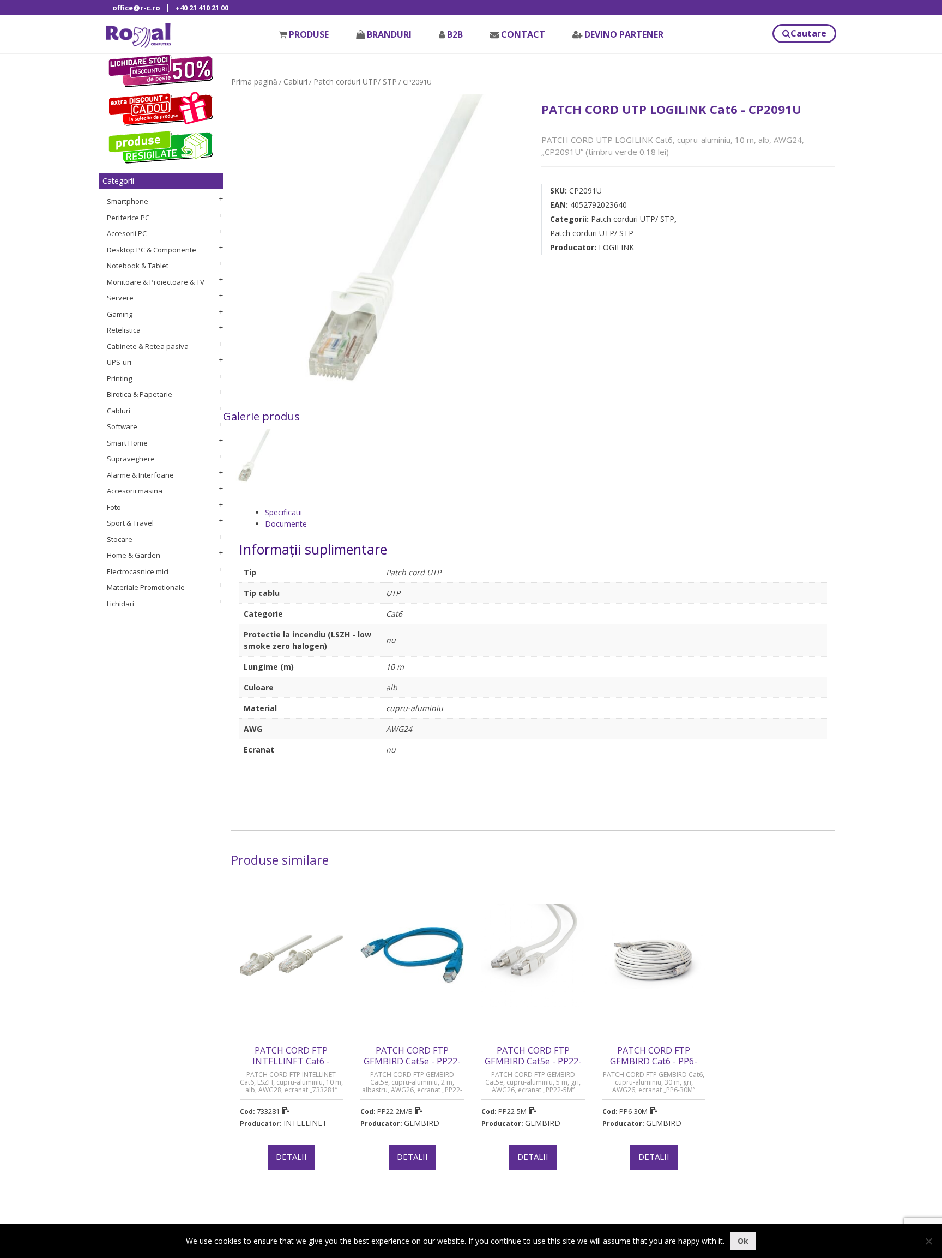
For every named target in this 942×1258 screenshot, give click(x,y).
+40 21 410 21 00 (202, 8)
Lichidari (120, 604)
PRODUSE (309, 34)
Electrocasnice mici (137, 571)
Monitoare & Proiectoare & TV (155, 282)
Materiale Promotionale (146, 587)
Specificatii (283, 512)
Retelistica (124, 330)
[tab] (546, 512)
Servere (120, 298)
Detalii (291, 1156)
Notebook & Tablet (137, 265)
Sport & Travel (130, 523)
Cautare (808, 33)
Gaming (119, 314)
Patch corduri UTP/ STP (355, 81)
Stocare (119, 539)
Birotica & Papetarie (139, 394)
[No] (928, 1241)
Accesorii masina (134, 491)
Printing (119, 378)
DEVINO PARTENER (623, 34)
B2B (455, 34)
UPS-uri (119, 362)
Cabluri (118, 411)
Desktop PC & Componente (151, 250)
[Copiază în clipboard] (285, 1111)
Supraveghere (131, 459)
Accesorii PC (127, 233)
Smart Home (127, 443)
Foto (114, 507)
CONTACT (523, 34)
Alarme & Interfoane (140, 475)
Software (122, 426)
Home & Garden (133, 555)
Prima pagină (254, 81)
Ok (743, 1241)
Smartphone (127, 201)
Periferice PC (128, 217)
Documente (286, 524)
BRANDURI (389, 34)
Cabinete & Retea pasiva (148, 346)
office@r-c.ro (136, 8)
